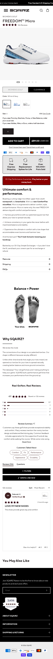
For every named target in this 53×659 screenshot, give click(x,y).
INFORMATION (10, 624)
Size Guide (46, 113)
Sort (31, 488)
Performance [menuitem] (36, 452)
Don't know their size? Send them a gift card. (26, 147)
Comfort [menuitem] (15, 452)
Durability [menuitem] (34, 457)
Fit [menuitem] (25, 452)
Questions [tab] (21, 464)
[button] (6, 10)
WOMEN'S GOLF (15, 90)
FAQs (5, 269)
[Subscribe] (46, 590)
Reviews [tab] (8, 464)
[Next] (49, 520)
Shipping (7, 264)
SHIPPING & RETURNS (13, 632)
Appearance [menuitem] (20, 457)
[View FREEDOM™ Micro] (45, 496)
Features (6, 259)
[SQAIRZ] (19, 10)
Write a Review (32, 479)
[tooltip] (34, 424)
